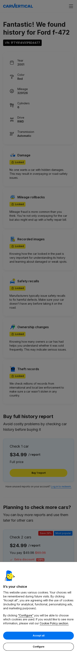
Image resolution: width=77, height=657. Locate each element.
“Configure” (25, 615)
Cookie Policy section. (54, 623)
